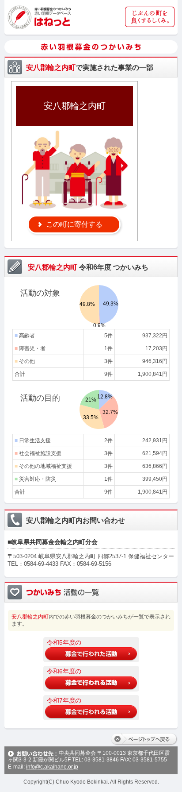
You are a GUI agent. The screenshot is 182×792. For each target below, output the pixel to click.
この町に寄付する (74, 224)
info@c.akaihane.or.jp (52, 767)
